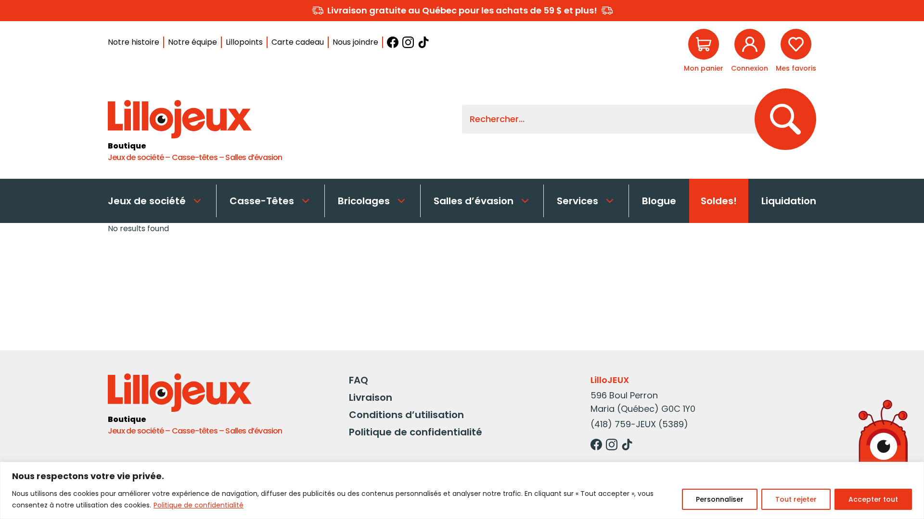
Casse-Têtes (262, 201)
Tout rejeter (796, 499)
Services (577, 201)
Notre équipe (192, 42)
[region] (462, 490)
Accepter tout (873, 499)
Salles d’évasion (473, 201)
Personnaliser (720, 499)
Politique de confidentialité (199, 505)
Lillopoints (244, 42)
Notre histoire (133, 42)
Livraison (370, 397)
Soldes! (719, 201)
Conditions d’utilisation (406, 414)
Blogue (659, 201)
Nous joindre (355, 42)
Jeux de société (147, 201)
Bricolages (364, 201)
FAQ (358, 380)
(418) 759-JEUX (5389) (639, 424)
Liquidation (788, 201)
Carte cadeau (297, 42)
